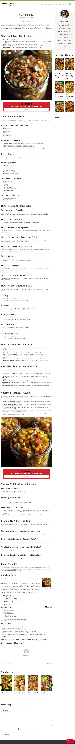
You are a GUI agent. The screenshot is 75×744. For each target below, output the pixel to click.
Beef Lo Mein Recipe (58, 116)
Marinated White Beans (6, 662)
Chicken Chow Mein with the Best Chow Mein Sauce (69, 76)
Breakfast (44, 4)
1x (46, 607)
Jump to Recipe (23, 21)
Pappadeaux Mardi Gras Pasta (33, 693)
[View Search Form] (73, 4)
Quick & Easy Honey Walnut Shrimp (19, 693)
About (60, 4)
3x (50, 607)
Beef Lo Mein (68, 116)
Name (3, 728)
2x (48, 607)
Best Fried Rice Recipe (69, 97)
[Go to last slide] (1, 685)
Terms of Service (63, 742)
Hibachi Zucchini (6, 693)
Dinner (56, 4)
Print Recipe (31, 21)
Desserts (50, 4)
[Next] (52, 685)
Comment (4, 714)
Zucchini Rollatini (48, 662)
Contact (65, 4)
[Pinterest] (70, 4)
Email (20, 728)
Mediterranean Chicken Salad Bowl (46, 693)
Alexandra (23, 17)
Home (38, 4)
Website (38, 728)
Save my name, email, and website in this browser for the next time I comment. (18, 732)
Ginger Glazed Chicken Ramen (59, 97)
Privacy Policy (57, 742)
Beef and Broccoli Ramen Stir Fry (59, 75)
